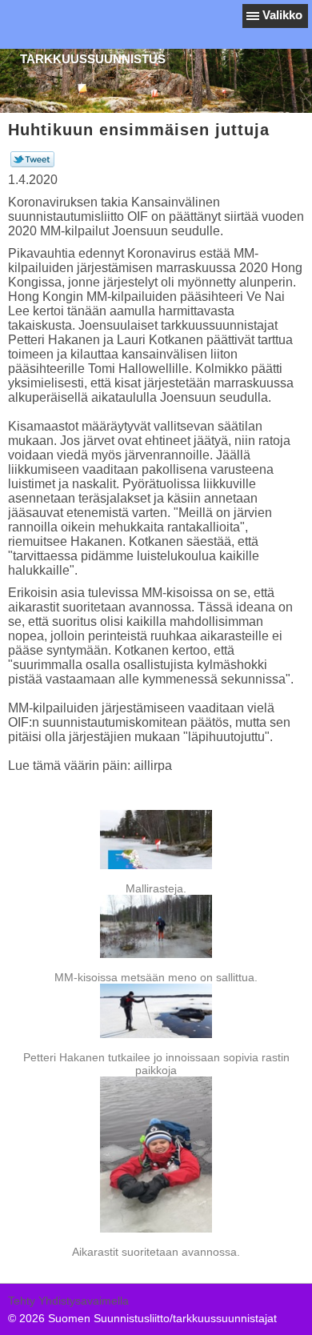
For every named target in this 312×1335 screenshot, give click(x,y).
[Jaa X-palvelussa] (32, 163)
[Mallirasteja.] (156, 839)
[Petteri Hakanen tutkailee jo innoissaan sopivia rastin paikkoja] (156, 1011)
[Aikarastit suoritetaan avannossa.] (156, 1154)
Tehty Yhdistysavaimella (68, 1300)
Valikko (282, 15)
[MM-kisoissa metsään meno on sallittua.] (156, 926)
